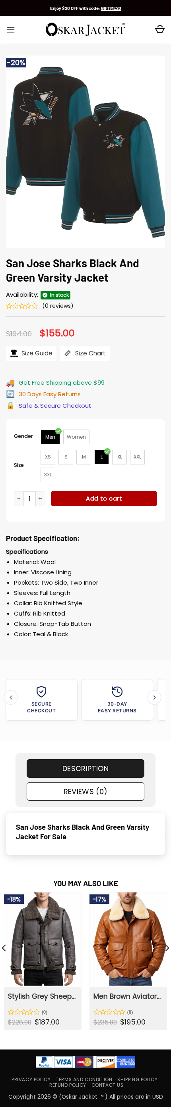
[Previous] (10, 697)
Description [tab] (85, 768)
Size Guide (36, 353)
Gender (23, 436)
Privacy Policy (31, 1079)
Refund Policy (67, 1085)
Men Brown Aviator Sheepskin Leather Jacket (127, 996)
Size (19, 465)
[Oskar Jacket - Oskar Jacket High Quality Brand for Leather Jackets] (85, 29)
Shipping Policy (137, 1079)
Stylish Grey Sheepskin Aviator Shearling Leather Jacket (42, 996)
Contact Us (107, 1085)
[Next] (154, 697)
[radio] (50, 437)
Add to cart (104, 498)
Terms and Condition (84, 1079)
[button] (10, 29)
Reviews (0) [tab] (86, 791)
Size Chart (90, 353)
